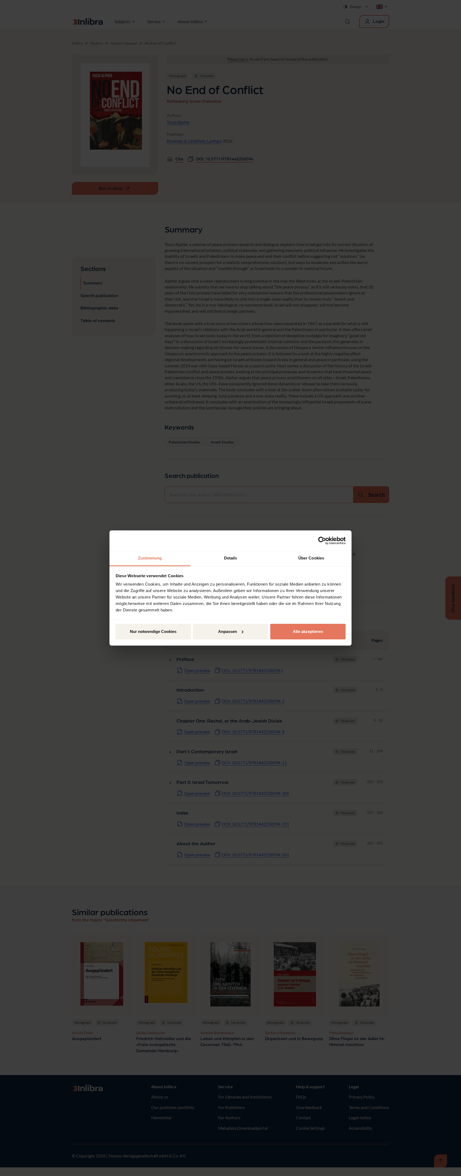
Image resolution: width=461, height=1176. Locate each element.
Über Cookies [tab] (311, 558)
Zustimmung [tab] (150, 558)
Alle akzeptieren (308, 631)
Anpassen (227, 631)
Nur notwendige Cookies (153, 631)
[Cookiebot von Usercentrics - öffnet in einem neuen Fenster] (322, 541)
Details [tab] (230, 558)
